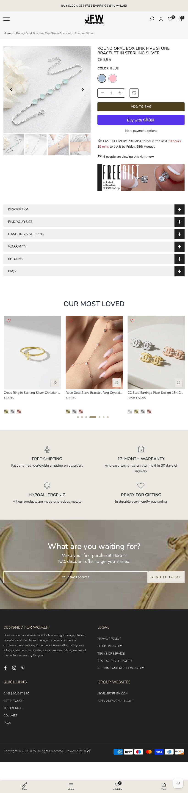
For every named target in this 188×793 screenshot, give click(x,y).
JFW (87, 751)
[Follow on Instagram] (14, 667)
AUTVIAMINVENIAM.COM (115, 701)
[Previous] (11, 89)
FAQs (7, 723)
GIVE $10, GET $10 (16, 693)
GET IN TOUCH (13, 701)
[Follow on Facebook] (5, 667)
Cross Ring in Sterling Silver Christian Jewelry (36, 393)
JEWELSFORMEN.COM (112, 693)
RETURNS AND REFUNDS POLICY (120, 668)
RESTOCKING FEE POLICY (114, 661)
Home (7, 33)
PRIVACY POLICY (109, 639)
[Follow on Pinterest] (23, 667)
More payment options (141, 131)
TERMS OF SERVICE (110, 654)
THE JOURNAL (13, 708)
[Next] (82, 89)
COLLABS (10, 715)
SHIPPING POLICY (109, 646)
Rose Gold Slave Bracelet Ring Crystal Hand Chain (101, 393)
